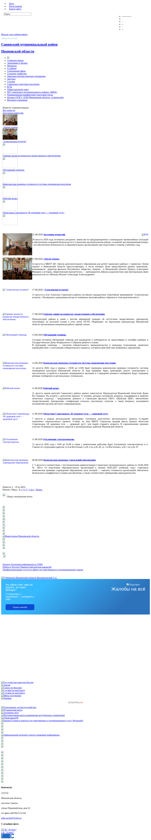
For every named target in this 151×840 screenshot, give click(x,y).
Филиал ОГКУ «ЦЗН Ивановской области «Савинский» (35, 97)
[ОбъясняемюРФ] (9, 718)
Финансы (12, 65)
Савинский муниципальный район (29, 44)
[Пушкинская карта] (11, 710)
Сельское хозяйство (17, 73)
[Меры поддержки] (11, 695)
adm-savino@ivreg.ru (11, 818)
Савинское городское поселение (23, 84)
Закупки (11, 79)
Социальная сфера (16, 71)
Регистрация (15, 6)
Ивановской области (17, 51)
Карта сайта (15, 9)
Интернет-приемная (17, 100)
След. (31, 489)
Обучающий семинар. (14, 170)
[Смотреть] (4, 527)
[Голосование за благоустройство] (18, 707)
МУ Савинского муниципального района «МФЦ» (32, 92)
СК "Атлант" (7, 832)
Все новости (9, 110)
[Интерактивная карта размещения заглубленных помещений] (33, 715)
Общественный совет (18, 89)
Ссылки (11, 81)
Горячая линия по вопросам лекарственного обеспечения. (32, 155)
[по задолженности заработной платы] (2, 744)
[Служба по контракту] (13, 690)
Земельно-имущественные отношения (26, 76)
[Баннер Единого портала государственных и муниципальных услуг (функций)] (42, 720)
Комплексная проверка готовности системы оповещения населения (37, 184)
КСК (9, 87)
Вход (11, 3)
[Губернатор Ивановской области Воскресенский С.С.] (29, 577)
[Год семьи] (17, 682)
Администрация (15, 60)
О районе (12, 68)
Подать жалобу (20, 607)
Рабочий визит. (10, 198)
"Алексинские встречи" (15, 141)
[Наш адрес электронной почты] (5, 496)
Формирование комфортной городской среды (30, 95)
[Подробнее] (4, 513)
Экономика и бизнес (17, 63)
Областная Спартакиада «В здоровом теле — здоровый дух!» (33, 212)
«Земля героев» (10, 127)
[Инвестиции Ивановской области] (21, 536)
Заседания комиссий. (13, 113)
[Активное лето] (10, 712)
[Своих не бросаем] (11, 687)
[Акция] (5, 685)
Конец (39, 489)
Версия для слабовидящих (14, 34)
